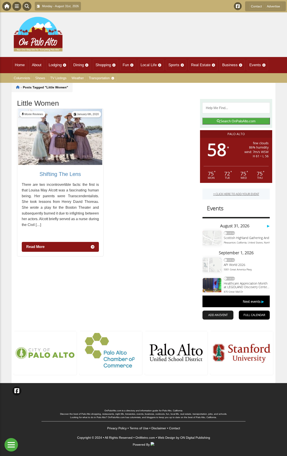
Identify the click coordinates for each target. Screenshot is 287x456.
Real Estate (201, 65)
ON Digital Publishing (195, 437)
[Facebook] (238, 6)
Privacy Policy (117, 428)
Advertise (273, 6)
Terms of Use (139, 428)
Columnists (22, 78)
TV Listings (58, 78)
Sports (173, 65)
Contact (256, 6)
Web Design (166, 437)
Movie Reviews (33, 114)
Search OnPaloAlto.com (238, 121)
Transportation (99, 78)
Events (255, 65)
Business (230, 65)
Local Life (149, 65)
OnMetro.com (145, 437)
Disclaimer (158, 428)
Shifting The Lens (60, 174)
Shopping (103, 65)
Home (20, 65)
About (36, 65)
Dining (78, 65)
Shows (40, 78)
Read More (35, 247)
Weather (78, 78)
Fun (126, 65)
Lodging (55, 65)
